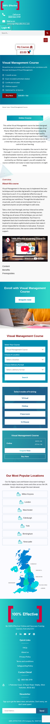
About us (25, 652)
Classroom (25, 414)
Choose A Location (12, 355)
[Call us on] (3, 14)
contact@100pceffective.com (18, 24)
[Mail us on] (3, 21)
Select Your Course (12, 345)
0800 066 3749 (14, 17)
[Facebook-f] (16, 634)
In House (25, 422)
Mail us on (11, 21)
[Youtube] (25, 634)
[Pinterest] (34, 634)
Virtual (25, 398)
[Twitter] (29, 634)
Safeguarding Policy (25, 666)
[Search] (47, 33)
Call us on (16, 14)
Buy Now (9, 95)
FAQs (25, 647)
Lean (8, 107)
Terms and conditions (25, 661)
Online (25, 406)
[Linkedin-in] (21, 634)
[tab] (25, 179)
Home (4, 107)
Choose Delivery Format (14, 365)
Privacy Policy (25, 657)
